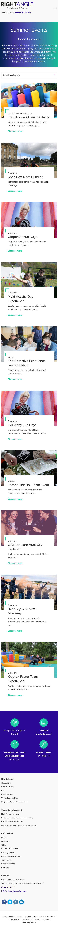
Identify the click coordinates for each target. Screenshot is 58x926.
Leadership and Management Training (17, 818)
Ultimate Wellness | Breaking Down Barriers (19, 825)
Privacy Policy (13, 919)
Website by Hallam (29, 922)
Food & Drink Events (10, 849)
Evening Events (7, 852)
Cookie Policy (27, 919)
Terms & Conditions (42, 919)
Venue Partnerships (9, 798)
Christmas (5, 867)
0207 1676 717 (23, 12)
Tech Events (6, 860)
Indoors (4, 837)
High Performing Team (10, 814)
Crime (3, 845)
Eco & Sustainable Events (12, 856)
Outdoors (5, 841)
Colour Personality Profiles (12, 821)
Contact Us (6, 783)
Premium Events (8, 864)
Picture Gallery (7, 787)
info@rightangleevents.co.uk (13, 891)
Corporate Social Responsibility (14, 802)
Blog (3, 790)
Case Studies (6, 794)
